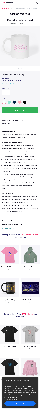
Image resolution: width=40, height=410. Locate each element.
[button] (20, 399)
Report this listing (8, 228)
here (25, 214)
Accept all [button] (20, 403)
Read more (13, 397)
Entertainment (20, 8)
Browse (4, 8)
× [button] (35, 379)
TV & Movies (33, 8)
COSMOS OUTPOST (29, 234)
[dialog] (20, 392)
